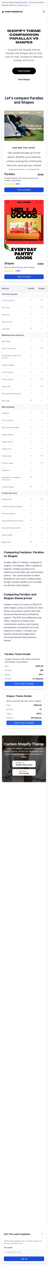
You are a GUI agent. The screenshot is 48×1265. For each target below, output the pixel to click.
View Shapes (24, 79)
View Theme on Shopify (24, 684)
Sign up (24, 1259)
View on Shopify (24, 190)
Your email (8, 1247)
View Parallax (24, 71)
